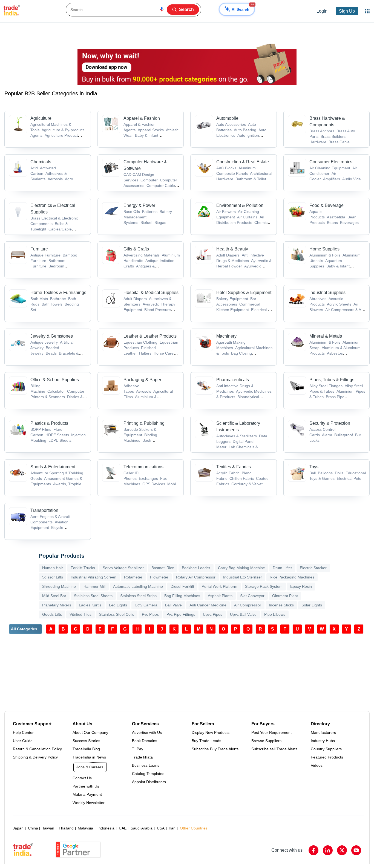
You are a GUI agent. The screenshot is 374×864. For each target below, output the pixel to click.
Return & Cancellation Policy (37, 749)
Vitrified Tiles (80, 614)
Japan (18, 828)
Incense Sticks (281, 605)
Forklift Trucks (83, 568)
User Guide (23, 740)
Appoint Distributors (149, 782)
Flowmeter (159, 577)
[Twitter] (342, 850)
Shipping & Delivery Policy (35, 757)
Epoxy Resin (301, 586)
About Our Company (90, 732)
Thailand (66, 828)
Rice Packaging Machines (292, 577)
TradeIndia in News (89, 757)
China (33, 828)
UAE (122, 828)
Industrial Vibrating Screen (93, 577)
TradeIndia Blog (86, 749)
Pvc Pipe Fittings (180, 614)
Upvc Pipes (212, 614)
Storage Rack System (264, 586)
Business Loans (145, 765)
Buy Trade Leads (206, 740)
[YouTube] (356, 850)
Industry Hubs (323, 740)
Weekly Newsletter (89, 802)
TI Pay (137, 749)
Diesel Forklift (182, 586)
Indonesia (105, 828)
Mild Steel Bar (54, 596)
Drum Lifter (282, 568)
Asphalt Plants (220, 596)
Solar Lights (311, 605)
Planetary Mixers (56, 605)
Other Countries (194, 828)
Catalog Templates (148, 773)
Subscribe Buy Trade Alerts (215, 749)
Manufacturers (323, 732)
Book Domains (144, 740)
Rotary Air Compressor (195, 577)
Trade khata (142, 757)
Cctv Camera (146, 605)
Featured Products (327, 757)
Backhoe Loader (196, 568)
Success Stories (86, 740)
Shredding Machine (59, 586)
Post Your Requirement (271, 732)
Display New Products (210, 732)
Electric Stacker (313, 568)
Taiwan (48, 828)
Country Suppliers (326, 749)
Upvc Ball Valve (243, 614)
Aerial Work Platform (219, 586)
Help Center (23, 732)
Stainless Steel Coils (116, 614)
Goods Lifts (52, 614)
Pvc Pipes (150, 614)
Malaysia (85, 828)
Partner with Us (86, 786)
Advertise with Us (147, 732)
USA (161, 828)
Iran (172, 828)
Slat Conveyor (252, 596)
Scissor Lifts (52, 577)
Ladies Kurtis (90, 605)
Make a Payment (87, 794)
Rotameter (133, 577)
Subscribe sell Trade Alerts (274, 749)
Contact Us (82, 778)
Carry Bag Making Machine (241, 568)
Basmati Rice (162, 568)
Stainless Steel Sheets (93, 596)
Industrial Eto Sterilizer (242, 577)
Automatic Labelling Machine (138, 586)
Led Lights (118, 605)
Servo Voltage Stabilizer (123, 568)
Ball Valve (173, 605)
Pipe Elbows (274, 614)
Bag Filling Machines (182, 596)
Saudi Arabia (142, 828)
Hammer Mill (94, 586)
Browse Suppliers (266, 740)
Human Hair (52, 568)
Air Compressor (247, 605)
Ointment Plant (285, 596)
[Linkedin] (327, 850)
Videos (317, 765)
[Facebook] (313, 850)
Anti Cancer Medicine (207, 605)
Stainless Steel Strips (138, 596)
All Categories (24, 629)
